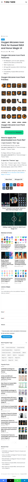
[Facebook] (3, 184)
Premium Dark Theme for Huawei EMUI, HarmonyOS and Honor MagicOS (9, 436)
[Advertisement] (14, 20)
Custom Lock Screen (6, 352)
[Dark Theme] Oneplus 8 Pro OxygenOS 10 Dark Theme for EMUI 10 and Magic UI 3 (7, 263)
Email (3, 318)
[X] (7, 184)
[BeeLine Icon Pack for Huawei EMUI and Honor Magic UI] (7, 273)
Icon (7, 36)
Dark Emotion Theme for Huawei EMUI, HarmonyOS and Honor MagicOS (9, 422)
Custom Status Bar (17, 352)
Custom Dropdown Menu (7, 350)
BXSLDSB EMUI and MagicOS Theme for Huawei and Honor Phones (9, 392)
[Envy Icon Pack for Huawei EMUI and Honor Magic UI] (7, 240)
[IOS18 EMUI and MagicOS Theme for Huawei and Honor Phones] (23, 371)
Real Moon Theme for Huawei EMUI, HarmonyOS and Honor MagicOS (9, 415)
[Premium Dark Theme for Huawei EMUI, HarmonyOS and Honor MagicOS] (23, 437)
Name (3, 312)
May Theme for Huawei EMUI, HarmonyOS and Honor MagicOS (9, 384)
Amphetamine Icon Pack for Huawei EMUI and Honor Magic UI (20, 246)
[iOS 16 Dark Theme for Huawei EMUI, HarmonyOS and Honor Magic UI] (23, 430)
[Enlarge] (25, 83)
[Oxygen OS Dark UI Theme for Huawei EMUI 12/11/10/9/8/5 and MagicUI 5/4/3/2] (21, 255)
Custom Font (17, 350)
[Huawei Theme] (10, 2)
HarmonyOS (21, 355)
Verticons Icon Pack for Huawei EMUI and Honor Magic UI (20, 280)
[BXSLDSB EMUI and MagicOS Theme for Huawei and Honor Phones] (23, 392)
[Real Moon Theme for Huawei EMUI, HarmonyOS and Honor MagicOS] (23, 415)
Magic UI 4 (17, 357)
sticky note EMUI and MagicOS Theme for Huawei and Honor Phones (8, 377)
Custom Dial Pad (20, 347)
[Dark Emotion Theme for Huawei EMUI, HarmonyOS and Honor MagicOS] (23, 422)
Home (3, 36)
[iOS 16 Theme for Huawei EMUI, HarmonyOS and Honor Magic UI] (23, 408)
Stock (16, 360)
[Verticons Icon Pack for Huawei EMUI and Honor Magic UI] (21, 273)
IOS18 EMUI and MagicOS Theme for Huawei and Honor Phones (9, 370)
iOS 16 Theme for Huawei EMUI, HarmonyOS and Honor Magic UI (9, 408)
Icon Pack (9, 179)
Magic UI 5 (4, 360)
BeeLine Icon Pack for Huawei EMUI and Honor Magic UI (7, 280)
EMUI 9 (24, 352)
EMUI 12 (14, 355)
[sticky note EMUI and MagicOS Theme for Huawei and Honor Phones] (23, 378)
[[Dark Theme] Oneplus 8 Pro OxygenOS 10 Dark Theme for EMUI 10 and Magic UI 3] (7, 255)
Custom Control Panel (10, 347)
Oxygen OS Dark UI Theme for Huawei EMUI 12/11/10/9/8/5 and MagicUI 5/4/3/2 (20, 262)
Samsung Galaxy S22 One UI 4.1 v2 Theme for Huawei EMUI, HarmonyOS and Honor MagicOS (9, 400)
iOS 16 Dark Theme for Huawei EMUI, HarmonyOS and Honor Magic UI (9, 429)
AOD (3, 347)
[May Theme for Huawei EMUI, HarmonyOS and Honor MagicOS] (23, 385)
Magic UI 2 (4, 357)
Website (3, 324)
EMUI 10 (3, 355)
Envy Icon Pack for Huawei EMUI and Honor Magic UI (6, 246)
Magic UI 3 (11, 357)
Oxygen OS (19, 179)
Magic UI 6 (11, 360)
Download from (14, 132)
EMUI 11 (9, 355)
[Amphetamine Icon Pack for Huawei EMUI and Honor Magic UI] (21, 240)
